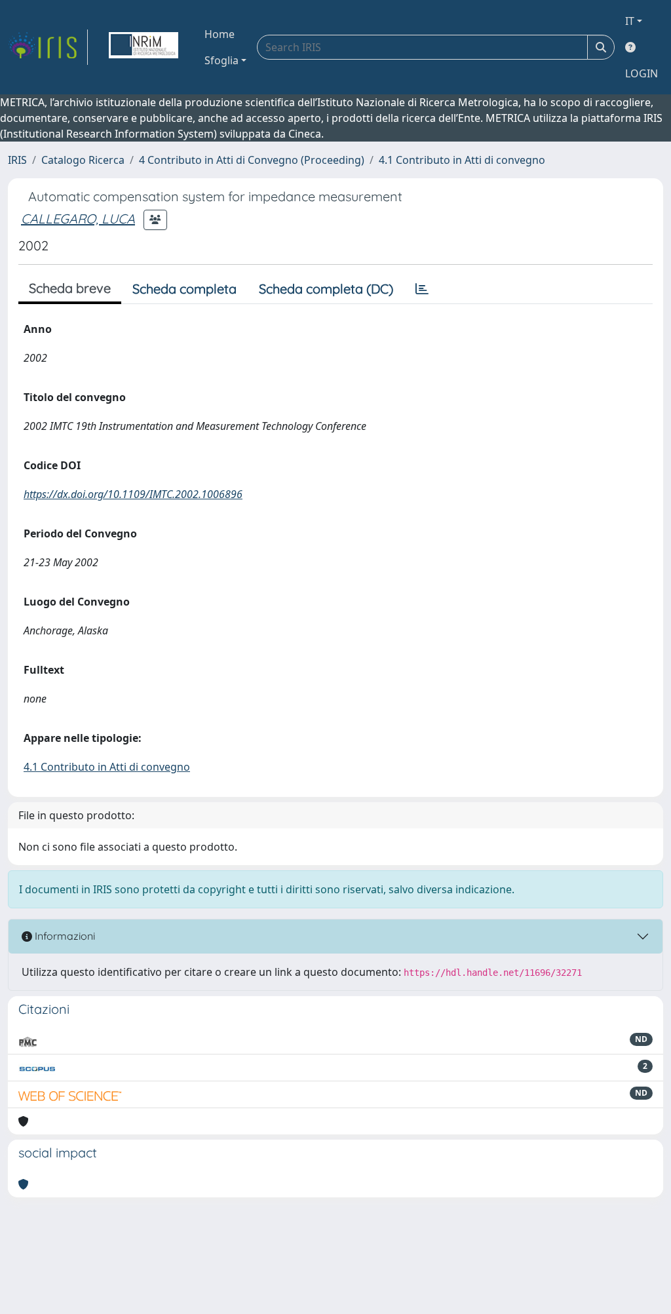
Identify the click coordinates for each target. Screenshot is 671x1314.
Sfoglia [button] (221, 60)
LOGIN (641, 73)
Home (219, 34)
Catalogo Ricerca (83, 160)
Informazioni (63, 935)
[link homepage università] (143, 47)
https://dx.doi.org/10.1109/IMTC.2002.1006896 (133, 494)
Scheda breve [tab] (70, 288)
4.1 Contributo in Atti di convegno (462, 160)
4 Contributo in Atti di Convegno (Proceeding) (251, 160)
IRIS (17, 160)
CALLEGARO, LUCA (78, 218)
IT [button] (629, 21)
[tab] (422, 289)
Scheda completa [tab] (184, 288)
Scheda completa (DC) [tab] (326, 288)
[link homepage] (48, 47)
